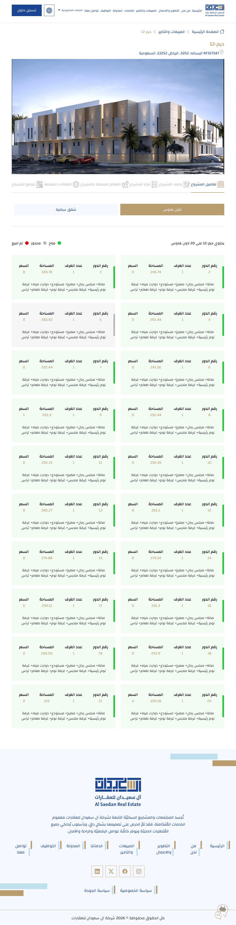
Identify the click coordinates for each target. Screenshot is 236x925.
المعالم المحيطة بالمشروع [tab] (101, 184)
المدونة (118, 10)
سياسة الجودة (97, 890)
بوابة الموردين (75, 22)
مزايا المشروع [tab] (140, 184)
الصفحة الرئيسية (206, 32)
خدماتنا (97, 846)
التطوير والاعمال (169, 10)
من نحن (185, 10)
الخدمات (129, 10)
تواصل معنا (91, 10)
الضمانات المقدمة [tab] (58, 184)
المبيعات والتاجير (146, 10)
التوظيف (105, 10)
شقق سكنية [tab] (66, 209)
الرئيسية (197, 10)
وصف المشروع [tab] (171, 184)
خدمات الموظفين (75, 36)
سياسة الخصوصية (136, 890)
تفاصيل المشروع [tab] (204, 184)
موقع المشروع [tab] (24, 184)
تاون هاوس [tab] (172, 209)
